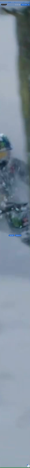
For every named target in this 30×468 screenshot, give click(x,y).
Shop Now (11, 235)
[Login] (19, 4)
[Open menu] (28, 4)
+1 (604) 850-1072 (26, 2)
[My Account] (18, 4)
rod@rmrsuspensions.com (19, 2)
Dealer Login (12, 2)
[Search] (16, 4)
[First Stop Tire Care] (4, 4)
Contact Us (18, 235)
